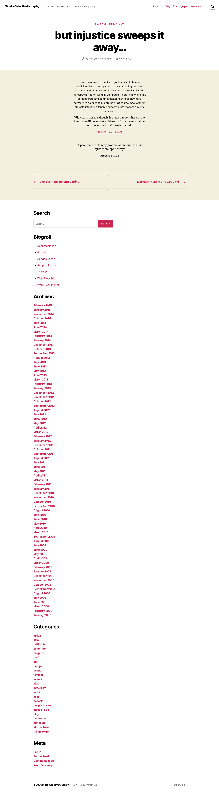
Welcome (196, 6)
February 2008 (42, 610)
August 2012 (41, 410)
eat (35, 661)
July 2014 (39, 322)
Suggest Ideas (46, 259)
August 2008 (41, 593)
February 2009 (42, 567)
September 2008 (44, 589)
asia (36, 640)
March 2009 (41, 562)
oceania (38, 701)
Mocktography (180, 6)
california (39, 644)
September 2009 (44, 536)
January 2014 (42, 340)
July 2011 (39, 462)
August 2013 (41, 357)
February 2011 (42, 484)
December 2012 (43, 392)
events (37, 670)
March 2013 (40, 379)
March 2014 (40, 331)
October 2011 (42, 449)
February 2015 (42, 305)
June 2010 (40, 519)
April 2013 (40, 375)
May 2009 (39, 554)
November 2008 (43, 580)
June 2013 (40, 366)
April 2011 (39, 475)
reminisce (100, 24)
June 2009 (40, 549)
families (38, 674)
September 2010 (44, 506)
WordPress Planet (48, 285)
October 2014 (42, 318)
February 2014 (42, 336)
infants (37, 679)
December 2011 (43, 445)
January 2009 (42, 571)
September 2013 (44, 353)
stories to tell (41, 727)
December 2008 (43, 576)
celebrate (39, 648)
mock (36, 692)
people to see (42, 705)
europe (37, 666)
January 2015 (42, 309)
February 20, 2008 (127, 58)
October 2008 (42, 584)
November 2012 (43, 397)
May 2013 (39, 370)
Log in (37, 752)
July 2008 (39, 597)
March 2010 (40, 532)
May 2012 (39, 423)
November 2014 (43, 314)
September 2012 (44, 405)
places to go (41, 709)
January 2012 (42, 440)
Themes (42, 272)
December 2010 (43, 493)
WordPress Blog (47, 278)
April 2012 (40, 427)
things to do (116, 24)
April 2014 (40, 327)
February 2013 (42, 384)
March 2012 (40, 431)
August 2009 (41, 541)
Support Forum (46, 265)
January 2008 (42, 615)
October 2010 (42, 501)
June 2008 (40, 602)
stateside (39, 722)
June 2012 (40, 418)
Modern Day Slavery (109, 132)
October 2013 (42, 349)
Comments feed (43, 760)
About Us (157, 6)
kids (36, 683)
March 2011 (40, 480)
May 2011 (39, 471)
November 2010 (43, 497)
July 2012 (39, 414)
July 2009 (39, 545)
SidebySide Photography (22, 6)
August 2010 (41, 510)
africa (37, 635)
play (36, 714)
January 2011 (41, 488)
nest (36, 696)
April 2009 (40, 558)
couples (38, 653)
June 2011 (40, 466)
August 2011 (41, 458)
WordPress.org (43, 765)
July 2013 (39, 362)
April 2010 (40, 527)
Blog (168, 6)
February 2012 (42, 436)
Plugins (41, 252)
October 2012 (42, 401)
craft (36, 657)
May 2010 (39, 523)
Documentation (46, 245)
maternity (39, 688)
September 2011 (43, 453)
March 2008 (41, 606)
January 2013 (42, 388)
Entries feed (41, 756)
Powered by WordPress (85, 785)
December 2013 (43, 344)
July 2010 (39, 514)
